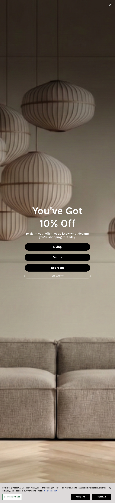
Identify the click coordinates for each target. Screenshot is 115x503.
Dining (57, 257)
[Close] (110, 488)
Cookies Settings (12, 497)
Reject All (101, 497)
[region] (57, 493)
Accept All (80, 497)
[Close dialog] (110, 4)
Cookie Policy (50, 491)
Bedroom (57, 267)
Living (57, 247)
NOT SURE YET (57, 276)
